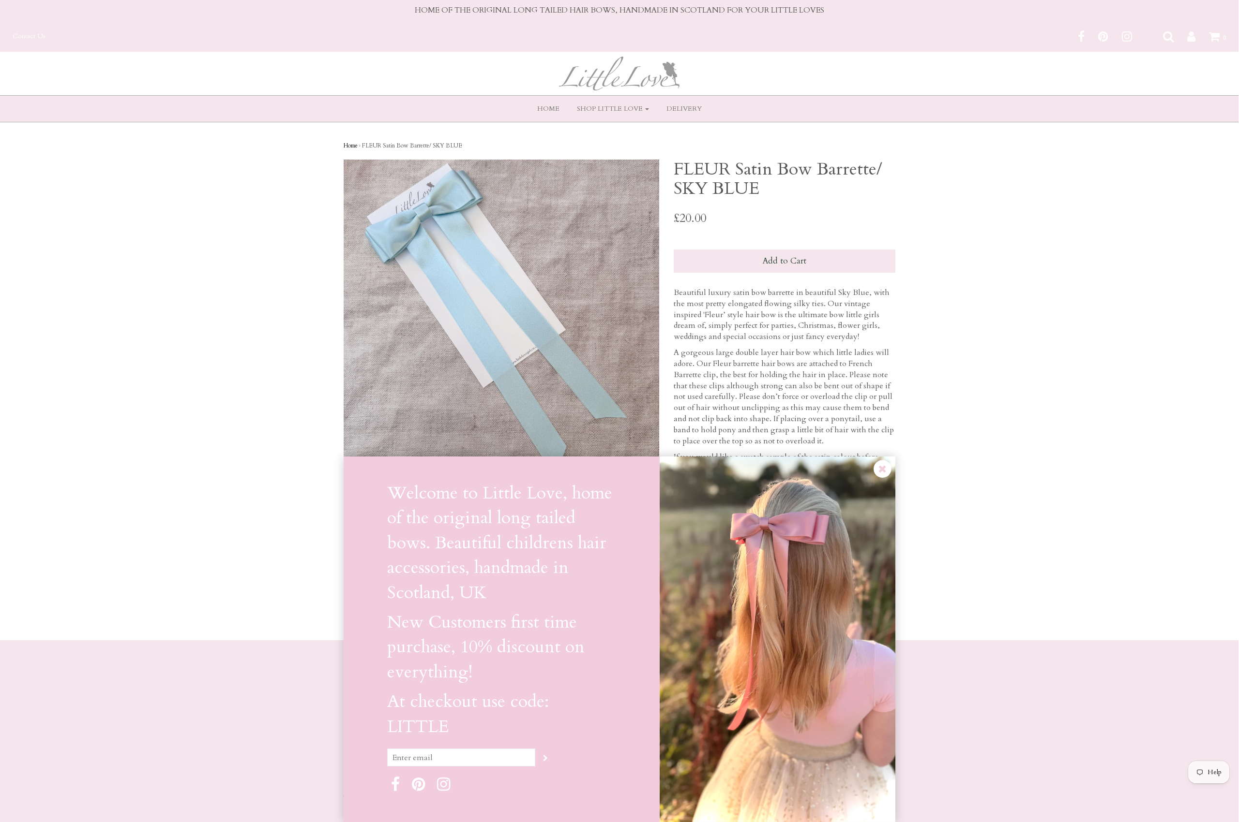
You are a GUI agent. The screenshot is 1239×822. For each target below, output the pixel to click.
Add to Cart (784, 260)
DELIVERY (684, 108)
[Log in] (1185, 36)
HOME (548, 108)
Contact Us (29, 36)
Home (351, 145)
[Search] (1162, 36)
